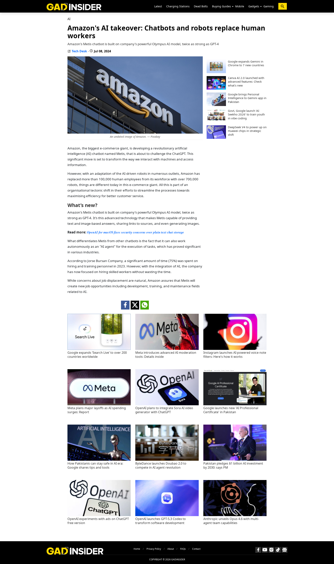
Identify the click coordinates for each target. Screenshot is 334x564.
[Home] (74, 6)
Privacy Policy (154, 548)
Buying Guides (221, 6)
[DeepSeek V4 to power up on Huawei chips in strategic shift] (216, 138)
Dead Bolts (201, 6)
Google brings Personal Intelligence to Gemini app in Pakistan (247, 98)
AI (68, 19)
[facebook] (125, 305)
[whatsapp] (144, 305)
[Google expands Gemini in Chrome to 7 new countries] (216, 72)
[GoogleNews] (284, 550)
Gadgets (253, 6)
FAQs (183, 548)
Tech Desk (79, 51)
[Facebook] (258, 550)
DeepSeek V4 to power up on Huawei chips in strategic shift (247, 131)
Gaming (268, 6)
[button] (232, 6)
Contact (196, 548)
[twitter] (135, 305)
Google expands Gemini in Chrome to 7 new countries (246, 63)
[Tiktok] (278, 550)
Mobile (239, 6)
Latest (158, 6)
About (170, 548)
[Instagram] (271, 550)
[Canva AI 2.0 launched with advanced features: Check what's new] (216, 88)
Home (137, 548)
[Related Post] (99, 349)
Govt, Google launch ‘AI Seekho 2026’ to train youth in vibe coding (246, 114)
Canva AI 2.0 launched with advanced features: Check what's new (246, 81)
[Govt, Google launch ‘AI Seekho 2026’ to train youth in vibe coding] (216, 121)
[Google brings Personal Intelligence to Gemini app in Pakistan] (216, 105)
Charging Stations (178, 6)
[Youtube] (265, 550)
